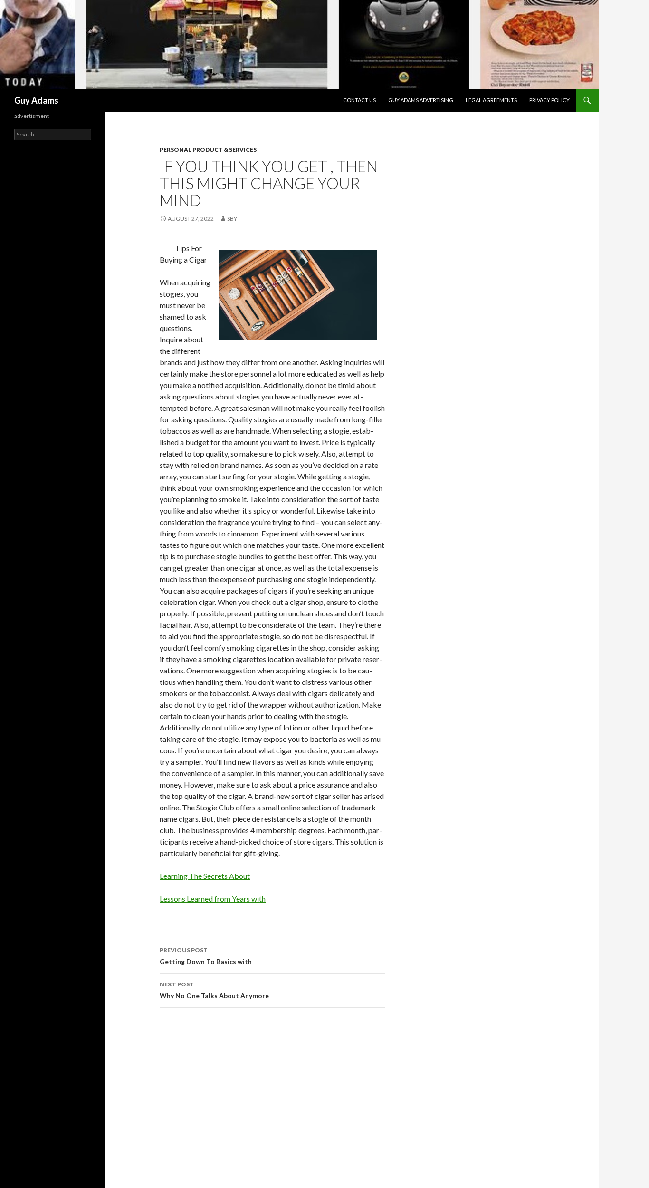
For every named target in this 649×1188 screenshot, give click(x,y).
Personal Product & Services (208, 149)
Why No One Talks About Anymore (214, 990)
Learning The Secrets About (205, 875)
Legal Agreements (491, 100)
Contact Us (359, 100)
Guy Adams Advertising (420, 100)
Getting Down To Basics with (206, 955)
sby (232, 218)
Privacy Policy (549, 100)
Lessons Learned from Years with (213, 898)
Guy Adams (36, 100)
